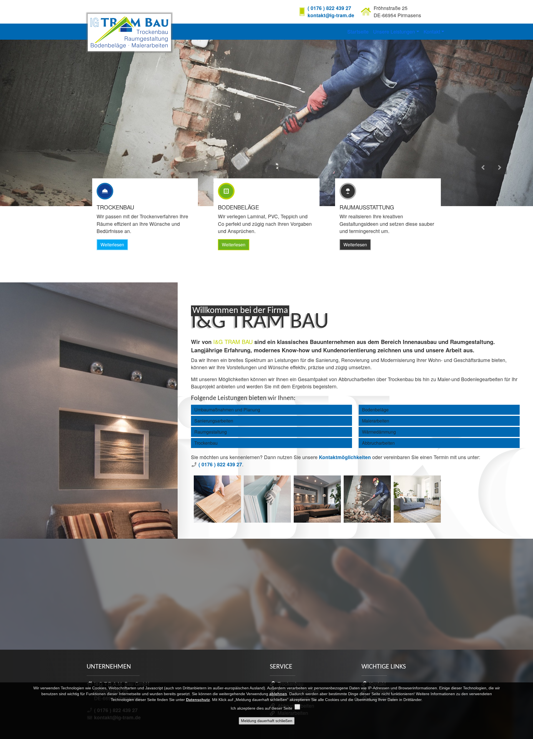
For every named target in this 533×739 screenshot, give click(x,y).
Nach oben (513, 639)
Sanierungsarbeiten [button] (213, 420)
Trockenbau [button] (206, 443)
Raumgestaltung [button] (210, 432)
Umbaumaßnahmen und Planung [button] (227, 409)
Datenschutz (198, 699)
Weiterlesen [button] (112, 244)
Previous (483, 173)
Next (500, 173)
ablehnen (278, 694)
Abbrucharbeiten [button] (378, 443)
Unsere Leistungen (394, 31)
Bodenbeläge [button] (375, 409)
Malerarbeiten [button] (375, 420)
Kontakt (432, 31)
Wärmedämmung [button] (379, 432)
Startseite (358, 31)
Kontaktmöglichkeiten (345, 457)
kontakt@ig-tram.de (331, 15)
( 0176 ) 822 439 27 (329, 7)
